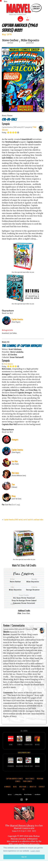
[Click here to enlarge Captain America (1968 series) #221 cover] (23, 111)
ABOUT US (33, 786)
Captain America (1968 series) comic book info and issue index (23, 519)
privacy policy (18, 794)
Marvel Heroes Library (22, 825)
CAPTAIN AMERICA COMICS (14, 778)
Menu (5, 1)
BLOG (15, 786)
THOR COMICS (27, 781)
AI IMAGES (7, 786)
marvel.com (37, 794)
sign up (10, 794)
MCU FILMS (22, 786)
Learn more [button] (35, 851)
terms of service (27, 794)
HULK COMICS (29, 778)
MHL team (13, 844)
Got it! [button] (24, 857)
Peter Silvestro (8, 363)
